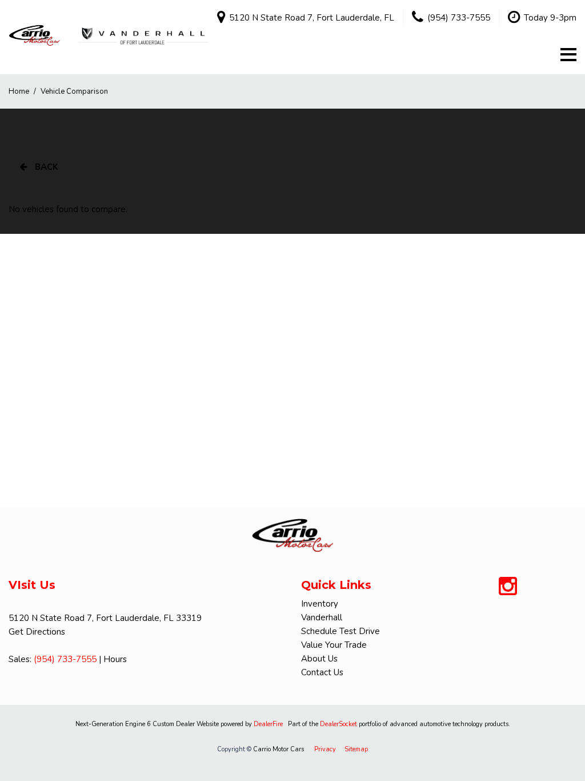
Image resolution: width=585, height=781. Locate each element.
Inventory (319, 603)
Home (20, 91)
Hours (115, 659)
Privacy (325, 749)
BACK (45, 167)
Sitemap (356, 749)
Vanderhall (321, 617)
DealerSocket (338, 724)
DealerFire (268, 724)
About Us (319, 658)
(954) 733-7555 (65, 659)
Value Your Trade (334, 645)
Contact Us (322, 672)
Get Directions (37, 631)
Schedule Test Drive (340, 631)
